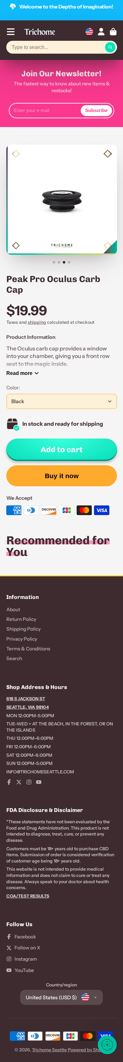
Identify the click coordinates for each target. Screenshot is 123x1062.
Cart (113, 31)
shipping (37, 322)
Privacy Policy (21, 639)
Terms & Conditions (28, 649)
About (13, 609)
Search (14, 658)
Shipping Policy (23, 629)
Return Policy (21, 619)
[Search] (110, 47)
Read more (19, 373)
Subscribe (96, 110)
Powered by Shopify (88, 1050)
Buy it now (62, 475)
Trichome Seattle (49, 1050)
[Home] (40, 31)
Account (101, 31)
